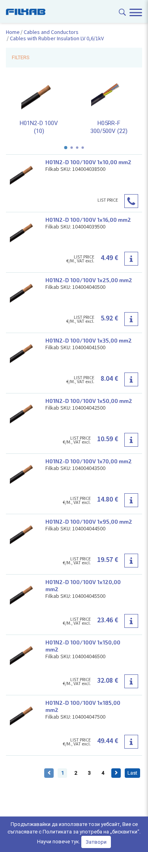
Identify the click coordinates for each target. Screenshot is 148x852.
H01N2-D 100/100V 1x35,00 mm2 (88, 340)
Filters (21, 57)
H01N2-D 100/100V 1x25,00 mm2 (88, 280)
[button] (65, 147)
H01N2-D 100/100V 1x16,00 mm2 (88, 219)
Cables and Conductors (51, 32)
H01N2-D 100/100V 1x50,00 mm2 (88, 400)
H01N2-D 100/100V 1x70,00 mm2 (88, 461)
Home (13, 32)
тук (75, 842)
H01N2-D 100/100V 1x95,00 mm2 (88, 521)
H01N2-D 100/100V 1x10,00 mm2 (88, 162)
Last (132, 773)
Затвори (96, 842)
